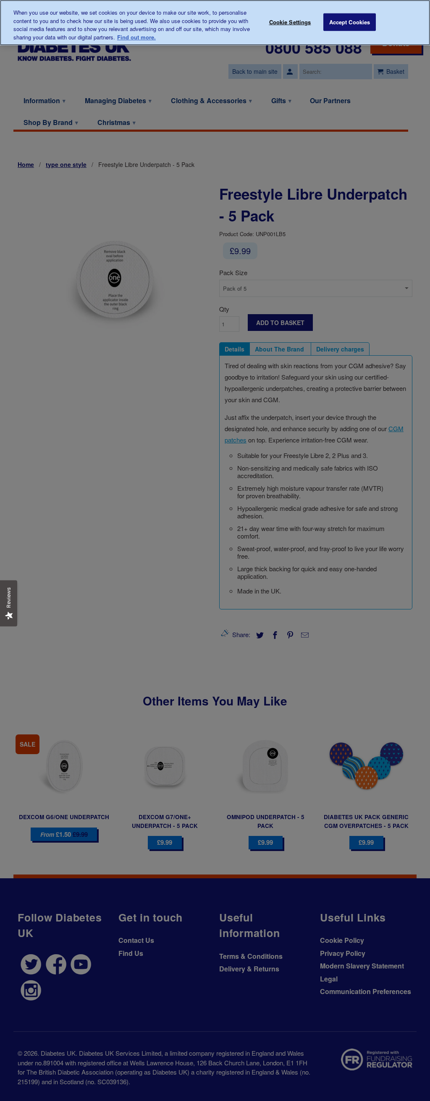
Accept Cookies (349, 22)
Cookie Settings (290, 22)
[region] (215, 22)
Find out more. (136, 37)
